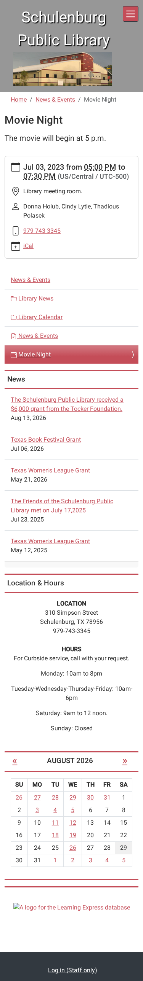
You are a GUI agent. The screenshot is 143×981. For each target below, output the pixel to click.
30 (90, 797)
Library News (35, 298)
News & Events (55, 99)
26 (72, 847)
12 (72, 822)
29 (72, 797)
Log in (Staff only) (72, 970)
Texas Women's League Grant (50, 470)
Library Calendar (40, 317)
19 (72, 835)
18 (55, 835)
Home (19, 99)
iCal (28, 246)
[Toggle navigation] (130, 14)
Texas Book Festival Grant (46, 439)
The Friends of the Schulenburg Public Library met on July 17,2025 (62, 506)
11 (55, 822)
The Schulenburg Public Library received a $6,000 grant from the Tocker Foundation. (67, 404)
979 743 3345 (42, 230)
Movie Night (34, 354)
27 (37, 797)
